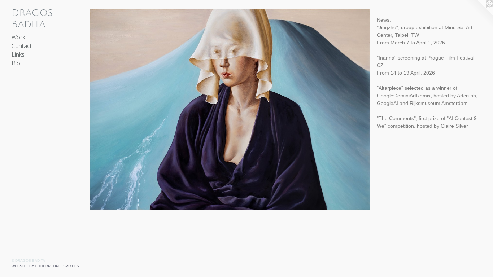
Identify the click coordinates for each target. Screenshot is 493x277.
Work (18, 37)
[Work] (230, 109)
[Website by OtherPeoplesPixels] (478, 14)
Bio (16, 63)
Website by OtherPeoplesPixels (45, 266)
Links (18, 54)
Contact (22, 46)
